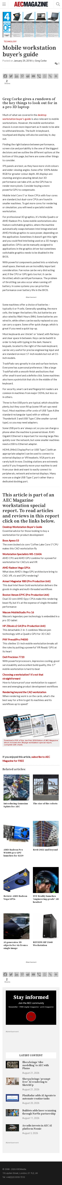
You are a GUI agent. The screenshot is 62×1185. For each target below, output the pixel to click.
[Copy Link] (50, 76)
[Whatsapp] (44, 76)
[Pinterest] (22, 76)
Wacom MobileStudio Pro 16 (18, 612)
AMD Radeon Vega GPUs (16, 567)
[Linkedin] (16, 76)
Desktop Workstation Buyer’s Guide (22, 526)
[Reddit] (27, 76)
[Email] (33, 76)
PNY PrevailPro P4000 (15, 639)
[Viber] (39, 76)
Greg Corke (41, 60)
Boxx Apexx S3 (10, 540)
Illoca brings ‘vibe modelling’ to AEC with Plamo (35, 1065)
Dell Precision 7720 (13, 656)
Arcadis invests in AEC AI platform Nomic (37, 1127)
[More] (55, 76)
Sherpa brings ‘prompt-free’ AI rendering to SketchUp (36, 1082)
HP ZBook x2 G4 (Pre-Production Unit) (23, 625)
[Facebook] (5, 76)
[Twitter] (10, 76)
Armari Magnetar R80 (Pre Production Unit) (26, 581)
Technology (10, 41)
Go (31, 1016)
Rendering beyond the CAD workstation (24, 692)
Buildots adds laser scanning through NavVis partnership (39, 1112)
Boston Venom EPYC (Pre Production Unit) (25, 594)
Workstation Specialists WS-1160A (22, 554)
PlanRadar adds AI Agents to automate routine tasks (39, 1097)
